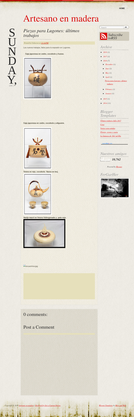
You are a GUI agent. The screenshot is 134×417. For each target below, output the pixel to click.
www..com (107, 143)
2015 (105, 99)
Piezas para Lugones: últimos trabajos (51, 32)
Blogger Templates (106, 405)
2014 (105, 103)
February (109, 89)
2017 (105, 56)
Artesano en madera (61, 18)
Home (122, 8)
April (107, 77)
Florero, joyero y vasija (109, 132)
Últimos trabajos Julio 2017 (110, 120)
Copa (102, 124)
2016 (105, 60)
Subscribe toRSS (115, 36)
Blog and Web (120, 405)
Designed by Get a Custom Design (47, 405)
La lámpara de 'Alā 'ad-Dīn (110, 136)
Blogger (119, 166)
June (107, 68)
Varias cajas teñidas (107, 128)
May (107, 73)
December (109, 64)
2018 (105, 52)
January (108, 93)
